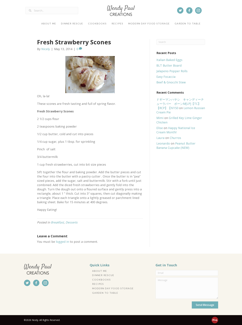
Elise (159, 128)
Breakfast (57, 222)
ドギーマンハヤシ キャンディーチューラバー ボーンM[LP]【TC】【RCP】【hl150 (180, 103)
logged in (62, 242)
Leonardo (163, 143)
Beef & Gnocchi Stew (171, 82)
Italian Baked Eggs (169, 60)
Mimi (159, 118)
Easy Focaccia (165, 77)
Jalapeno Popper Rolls (172, 71)
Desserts (72, 222)
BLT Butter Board (169, 65)
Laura (160, 138)
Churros (175, 138)
